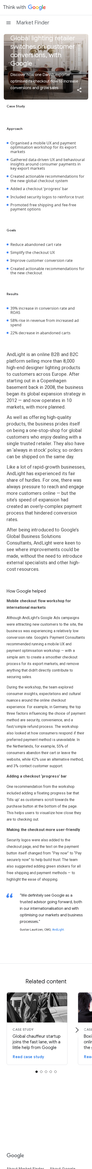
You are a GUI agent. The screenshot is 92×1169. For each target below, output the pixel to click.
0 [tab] (36, 1072)
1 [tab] (41, 1072)
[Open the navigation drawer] (8, 22)
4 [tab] (55, 1072)
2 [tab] (46, 1072)
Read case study (28, 1057)
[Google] (15, 1156)
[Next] (76, 1029)
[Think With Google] (24, 7)
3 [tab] (51, 1072)
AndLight (58, 929)
